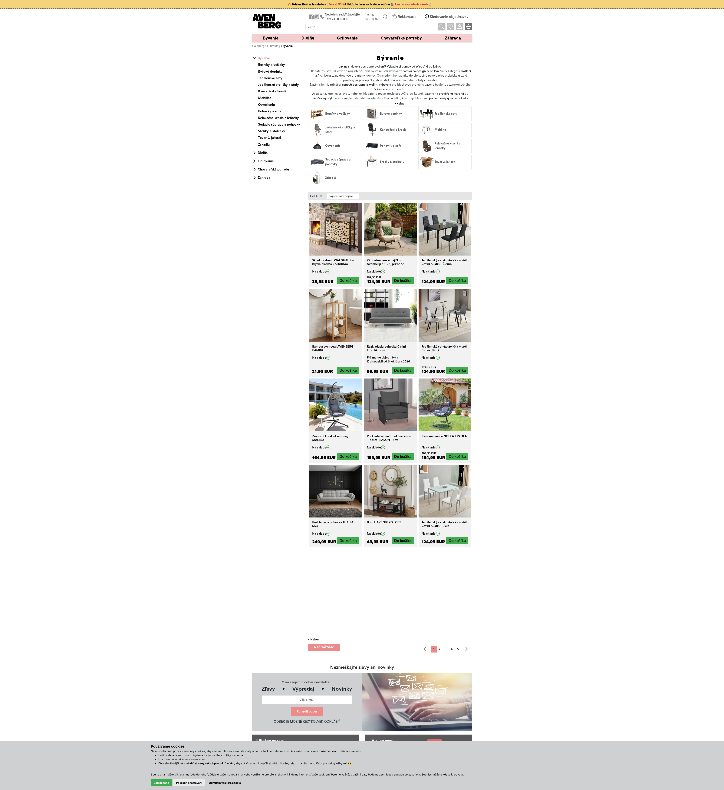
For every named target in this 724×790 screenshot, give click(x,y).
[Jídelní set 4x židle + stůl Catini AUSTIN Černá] (445, 229)
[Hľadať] (441, 26)
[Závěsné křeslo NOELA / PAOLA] (445, 404)
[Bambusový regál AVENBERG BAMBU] (335, 315)
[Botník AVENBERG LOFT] (390, 491)
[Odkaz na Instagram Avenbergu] (316, 16)
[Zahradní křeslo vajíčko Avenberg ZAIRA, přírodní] (390, 229)
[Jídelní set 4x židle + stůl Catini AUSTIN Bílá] (445, 491)
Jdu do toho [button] (161, 782)
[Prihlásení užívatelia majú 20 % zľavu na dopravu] (459, 26)
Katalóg (275, 46)
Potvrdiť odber (307, 711)
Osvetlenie (266, 104)
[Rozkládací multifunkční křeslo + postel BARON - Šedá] (390, 404)
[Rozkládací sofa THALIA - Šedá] (335, 491)
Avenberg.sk (260, 46)
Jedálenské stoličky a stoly (278, 84)
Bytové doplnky (270, 71)
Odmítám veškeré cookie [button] (225, 782)
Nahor (314, 639)
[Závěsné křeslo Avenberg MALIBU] (335, 404)
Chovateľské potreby (274, 169)
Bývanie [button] (271, 38)
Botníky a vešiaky (271, 64)
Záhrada (264, 177)
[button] (446, 16)
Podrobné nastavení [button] (189, 782)
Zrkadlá (264, 144)
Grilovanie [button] (347, 38)
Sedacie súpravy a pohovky (279, 124)
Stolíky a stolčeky (271, 131)
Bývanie (264, 58)
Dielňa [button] (307, 38)
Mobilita (264, 98)
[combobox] (343, 196)
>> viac (397, 103)
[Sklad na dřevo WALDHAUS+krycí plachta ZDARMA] (335, 229)
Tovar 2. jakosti (269, 137)
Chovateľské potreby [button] (401, 38)
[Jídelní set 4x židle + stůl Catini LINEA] (445, 315)
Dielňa (263, 152)
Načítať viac (324, 647)
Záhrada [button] (453, 38)
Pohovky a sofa (269, 111)
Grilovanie (266, 161)
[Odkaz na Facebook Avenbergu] (311, 16)
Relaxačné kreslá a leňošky (278, 118)
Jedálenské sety (270, 78)
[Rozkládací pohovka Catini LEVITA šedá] (390, 315)
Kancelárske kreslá (272, 91)
